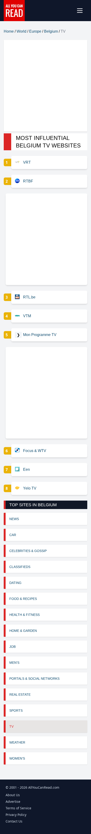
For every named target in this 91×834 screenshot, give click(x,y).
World (21, 31)
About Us (13, 795)
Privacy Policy (16, 814)
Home (9, 31)
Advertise (13, 801)
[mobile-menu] (81, 10)
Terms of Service (18, 808)
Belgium (51, 31)
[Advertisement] (45, 85)
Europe (35, 31)
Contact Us (14, 821)
